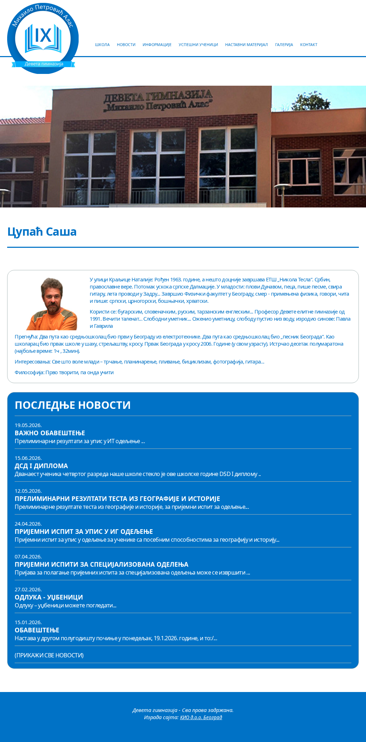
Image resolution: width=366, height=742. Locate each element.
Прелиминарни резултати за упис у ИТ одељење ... (80, 441)
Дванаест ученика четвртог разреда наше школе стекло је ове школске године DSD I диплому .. (138, 474)
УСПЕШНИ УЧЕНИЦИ (198, 44)
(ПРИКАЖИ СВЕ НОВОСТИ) (49, 655)
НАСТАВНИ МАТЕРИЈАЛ (246, 44)
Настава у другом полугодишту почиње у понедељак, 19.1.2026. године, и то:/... (116, 638)
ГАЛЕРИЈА (284, 44)
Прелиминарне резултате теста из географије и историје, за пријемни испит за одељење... (132, 507)
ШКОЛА (102, 44)
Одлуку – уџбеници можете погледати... (65, 605)
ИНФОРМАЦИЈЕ (157, 44)
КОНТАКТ (308, 44)
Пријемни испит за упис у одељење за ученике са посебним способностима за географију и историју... (147, 539)
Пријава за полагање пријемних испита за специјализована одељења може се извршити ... (132, 572)
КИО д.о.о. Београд (201, 717)
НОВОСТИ (126, 44)
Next (362, 146)
